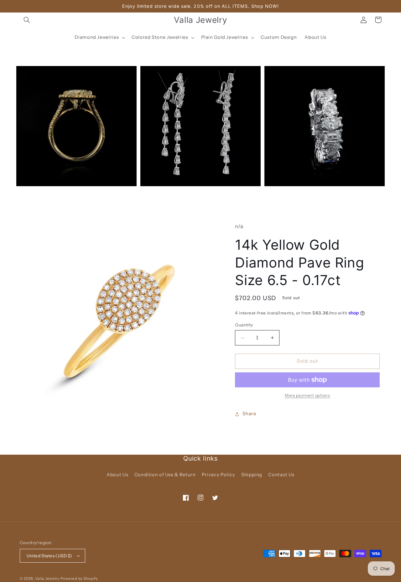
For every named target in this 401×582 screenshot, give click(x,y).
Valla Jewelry (47, 578)
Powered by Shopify (79, 578)
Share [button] (249, 413)
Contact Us (281, 474)
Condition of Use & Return (165, 474)
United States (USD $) (49, 555)
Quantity (244, 325)
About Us (117, 474)
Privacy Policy (218, 474)
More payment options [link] (307, 395)
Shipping (251, 474)
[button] (27, 20)
